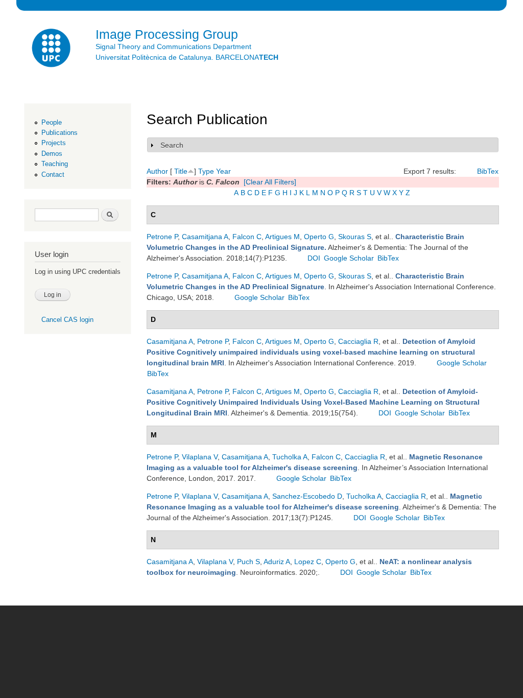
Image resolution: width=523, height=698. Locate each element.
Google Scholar (349, 258)
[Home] (52, 49)
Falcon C (247, 236)
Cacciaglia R (358, 341)
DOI (313, 258)
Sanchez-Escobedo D (307, 496)
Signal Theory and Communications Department (173, 46)
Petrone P (162, 236)
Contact (52, 174)
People (51, 122)
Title (180, 171)
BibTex (487, 171)
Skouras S (354, 236)
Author (157, 171)
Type (206, 171)
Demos (51, 153)
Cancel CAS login (67, 319)
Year (223, 171)
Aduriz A (277, 561)
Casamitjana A (205, 236)
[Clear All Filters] (270, 182)
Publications (59, 132)
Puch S (248, 561)
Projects (53, 143)
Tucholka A (289, 457)
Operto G (319, 236)
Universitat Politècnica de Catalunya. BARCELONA (187, 57)
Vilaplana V (200, 457)
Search (171, 145)
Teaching (54, 164)
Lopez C (307, 561)
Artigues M (282, 236)
